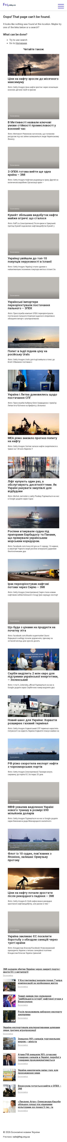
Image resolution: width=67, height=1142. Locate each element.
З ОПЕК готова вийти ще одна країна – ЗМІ (29, 173)
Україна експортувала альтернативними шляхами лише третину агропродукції (31, 1029)
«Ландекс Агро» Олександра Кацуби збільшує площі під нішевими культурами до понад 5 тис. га (39, 1104)
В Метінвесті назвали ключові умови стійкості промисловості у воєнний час (32, 125)
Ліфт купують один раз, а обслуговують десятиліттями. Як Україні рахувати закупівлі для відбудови (32, 486)
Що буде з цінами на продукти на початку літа (31, 628)
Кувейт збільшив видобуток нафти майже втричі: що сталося (33, 216)
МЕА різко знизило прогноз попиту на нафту (32, 439)
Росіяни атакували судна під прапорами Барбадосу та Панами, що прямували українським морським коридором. (32, 536)
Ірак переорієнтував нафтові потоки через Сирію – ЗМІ (28, 585)
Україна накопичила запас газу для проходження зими (38, 1071)
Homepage (21, 43)
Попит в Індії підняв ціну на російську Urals (27, 352)
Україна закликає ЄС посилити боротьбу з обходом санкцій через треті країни (32, 939)
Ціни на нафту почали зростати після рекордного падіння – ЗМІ (31, 894)
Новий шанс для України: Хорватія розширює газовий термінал (32, 721)
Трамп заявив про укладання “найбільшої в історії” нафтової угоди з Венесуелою (40, 999)
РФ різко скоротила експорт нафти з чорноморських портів (33, 765)
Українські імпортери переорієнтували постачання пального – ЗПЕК (29, 305)
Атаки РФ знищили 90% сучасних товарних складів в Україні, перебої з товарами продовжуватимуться (39, 1057)
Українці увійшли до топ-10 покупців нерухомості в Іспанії (30, 260)
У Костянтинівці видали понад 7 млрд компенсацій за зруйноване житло (40, 982)
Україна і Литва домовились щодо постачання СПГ (32, 396)
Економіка (8, 975)
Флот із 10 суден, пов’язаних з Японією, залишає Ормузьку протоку (29, 857)
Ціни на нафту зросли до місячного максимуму (33, 80)
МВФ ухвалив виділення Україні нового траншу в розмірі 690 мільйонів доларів (30, 810)
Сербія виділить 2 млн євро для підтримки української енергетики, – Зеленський (33, 677)
